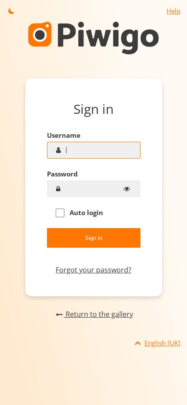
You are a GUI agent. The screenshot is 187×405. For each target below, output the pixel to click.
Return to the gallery (98, 314)
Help (173, 11)
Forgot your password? (93, 270)
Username (63, 135)
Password (62, 173)
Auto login (85, 212)
